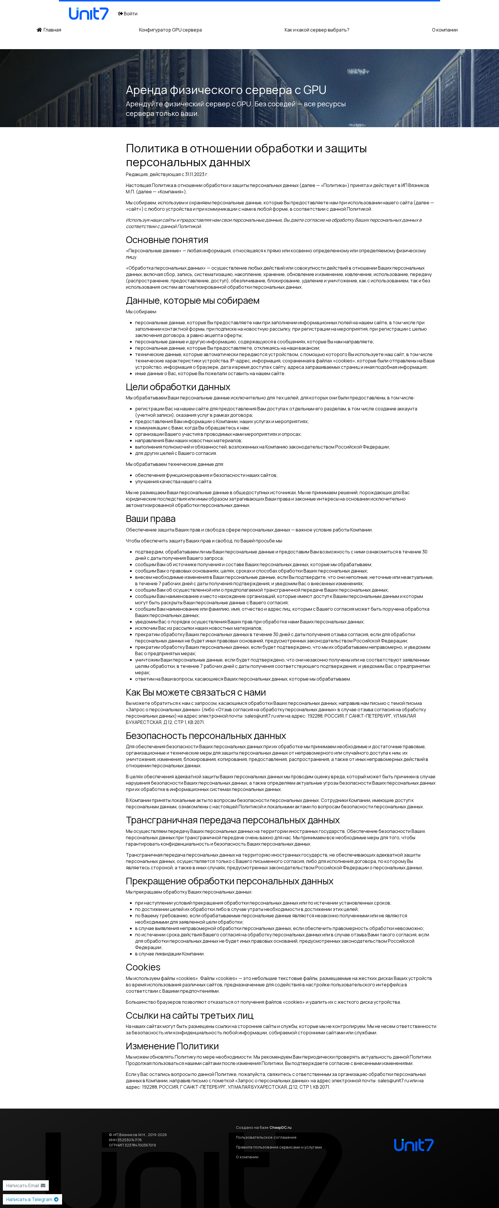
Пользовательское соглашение (266, 1137)
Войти (130, 13)
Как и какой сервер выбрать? (317, 30)
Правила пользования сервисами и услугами (279, 1147)
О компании (445, 30)
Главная (51, 30)
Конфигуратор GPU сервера (170, 30)
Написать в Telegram (30, 1199)
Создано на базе (264, 1127)
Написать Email (23, 1185)
